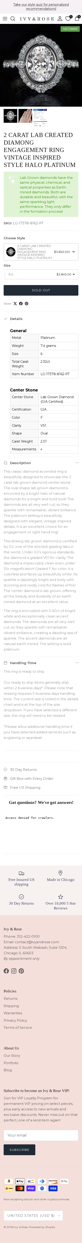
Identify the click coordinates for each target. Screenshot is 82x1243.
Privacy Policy (15, 1020)
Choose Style (14, 238)
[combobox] (41, 251)
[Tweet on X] (15, 303)
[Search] (15, 19)
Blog (8, 1070)
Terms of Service (18, 1027)
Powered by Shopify (42, 1227)
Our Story (12, 1055)
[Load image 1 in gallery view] (41, 65)
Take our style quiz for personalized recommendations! (41, 7)
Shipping (11, 1006)
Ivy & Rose (21, 1227)
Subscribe (19, 1150)
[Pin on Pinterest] (26, 303)
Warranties (13, 1013)
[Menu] (5, 19)
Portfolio (11, 1063)
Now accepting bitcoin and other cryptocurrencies (36, 1199)
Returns (10, 998)
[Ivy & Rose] (37, 18)
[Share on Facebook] (21, 303)
